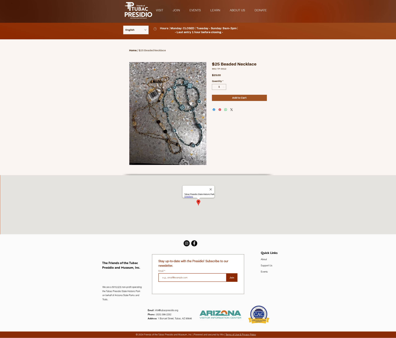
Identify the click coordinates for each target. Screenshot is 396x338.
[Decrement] (214, 87)
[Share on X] (231, 109)
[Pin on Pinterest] (220, 109)
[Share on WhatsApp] (226, 109)
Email (161, 271)
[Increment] (224, 87)
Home (133, 50)
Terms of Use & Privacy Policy (241, 334)
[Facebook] (194, 243)
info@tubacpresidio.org (166, 310)
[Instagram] (187, 243)
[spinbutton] (219, 87)
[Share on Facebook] (214, 109)
